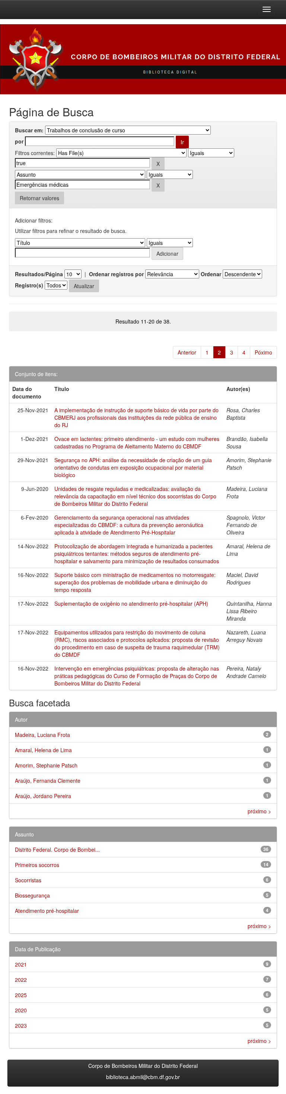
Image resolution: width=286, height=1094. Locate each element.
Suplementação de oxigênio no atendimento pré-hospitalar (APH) (131, 603)
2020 (21, 1010)
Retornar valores (39, 198)
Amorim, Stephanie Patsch (46, 765)
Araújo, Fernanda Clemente (47, 780)
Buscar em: (29, 130)
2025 (21, 995)
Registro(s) (29, 285)
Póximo (263, 352)
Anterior (187, 352)
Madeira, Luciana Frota (42, 734)
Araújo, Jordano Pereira (43, 796)
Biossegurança (32, 895)
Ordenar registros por (116, 274)
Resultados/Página (39, 274)
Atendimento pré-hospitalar (47, 910)
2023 (21, 1025)
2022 (21, 979)
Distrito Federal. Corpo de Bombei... (57, 849)
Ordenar (211, 274)
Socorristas (28, 880)
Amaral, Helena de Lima (43, 750)
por (19, 141)
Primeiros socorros (37, 864)
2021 (21, 964)
